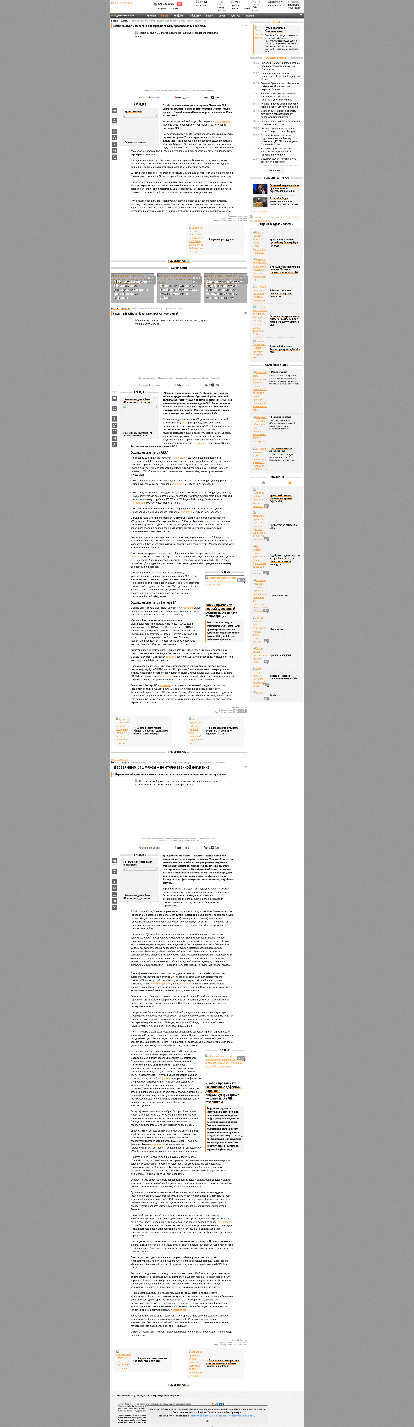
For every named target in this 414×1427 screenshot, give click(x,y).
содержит (187, 607)
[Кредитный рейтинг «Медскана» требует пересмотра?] (260, 498)
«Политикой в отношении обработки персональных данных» (222, 1415)
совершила (157, 1144)
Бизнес (209, 15)
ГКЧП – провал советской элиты (256, 11)
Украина (151, 15)
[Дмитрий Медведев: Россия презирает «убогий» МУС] (260, 349)
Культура (235, 15)
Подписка (162, 8)
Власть (164, 15)
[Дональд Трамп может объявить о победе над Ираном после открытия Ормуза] (123, 731)
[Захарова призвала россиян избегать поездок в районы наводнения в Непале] (196, 1363)
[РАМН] (260, 695)
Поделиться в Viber (114, 144)
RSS (213, 1404)
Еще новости (276, 170)
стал (184, 422)
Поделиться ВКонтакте (114, 110)
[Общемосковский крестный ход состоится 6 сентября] (123, 1360)
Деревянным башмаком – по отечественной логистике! (137, 434)
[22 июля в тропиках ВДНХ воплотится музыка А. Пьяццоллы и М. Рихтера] (260, 459)
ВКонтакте (220, 1404)
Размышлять (223, 1222)
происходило (180, 457)
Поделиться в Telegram (114, 150)
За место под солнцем (135, 142)
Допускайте (185, 983)
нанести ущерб (160, 983)
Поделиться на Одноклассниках (114, 131)
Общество (195, 15)
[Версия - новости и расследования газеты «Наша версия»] (132, 8)
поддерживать (223, 121)
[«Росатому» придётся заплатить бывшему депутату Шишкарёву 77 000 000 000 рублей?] (260, 526)
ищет (210, 553)
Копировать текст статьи (114, 157)
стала (225, 537)
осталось (171, 656)
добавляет (165, 685)
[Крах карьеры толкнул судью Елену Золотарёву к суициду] (260, 242)
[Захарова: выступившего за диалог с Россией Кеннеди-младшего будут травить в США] (260, 320)
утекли (166, 1078)
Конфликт (179, 15)
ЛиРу (224, 1404)
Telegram (216, 1404)
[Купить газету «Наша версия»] (156, 4)
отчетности (177, 484)
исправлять (180, 1309)
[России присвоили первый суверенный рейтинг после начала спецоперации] (224, 589)
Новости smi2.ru (120, 759)
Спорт (222, 15)
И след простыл (221, 9)
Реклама (175, 8)
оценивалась (200, 443)
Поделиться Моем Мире (114, 120)
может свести (164, 676)
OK (207, 1421)
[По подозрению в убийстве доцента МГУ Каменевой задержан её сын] (196, 731)
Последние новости (276, 58)
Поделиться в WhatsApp (114, 137)
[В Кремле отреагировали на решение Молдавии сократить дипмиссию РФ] (260, 270)
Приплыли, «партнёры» (294, 6)
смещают (157, 572)
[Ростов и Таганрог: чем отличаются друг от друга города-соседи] (260, 629)
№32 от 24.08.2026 (166, 4)
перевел (209, 521)
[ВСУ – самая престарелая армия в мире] (260, 655)
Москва (250, 15)
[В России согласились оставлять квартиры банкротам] (260, 293)
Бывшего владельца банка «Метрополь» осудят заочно (136, 897)
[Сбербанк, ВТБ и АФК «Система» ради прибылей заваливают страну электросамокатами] (260, 429)
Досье (276, 22)
